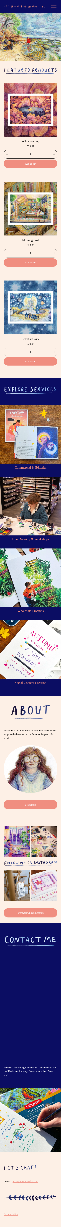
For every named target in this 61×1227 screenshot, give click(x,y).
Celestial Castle (31, 339)
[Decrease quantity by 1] (6, 154)
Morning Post (30, 240)
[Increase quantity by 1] (54, 154)
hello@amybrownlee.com (25, 1181)
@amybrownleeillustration (31, 913)
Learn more (30, 804)
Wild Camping (30, 141)
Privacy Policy (11, 1214)
